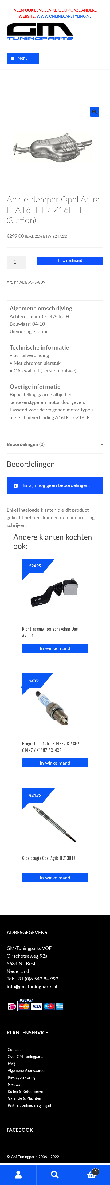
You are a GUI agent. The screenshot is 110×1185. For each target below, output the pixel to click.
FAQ (11, 1064)
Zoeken (55, 1175)
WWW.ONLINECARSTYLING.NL (64, 16)
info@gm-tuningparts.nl (32, 987)
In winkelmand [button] (55, 648)
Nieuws (14, 1085)
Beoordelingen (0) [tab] (26, 444)
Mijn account (18, 1175)
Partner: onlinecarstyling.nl (29, 1106)
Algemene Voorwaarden (27, 1071)
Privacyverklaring (21, 1078)
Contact (14, 1050)
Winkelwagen (85, 1170)
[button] (94, 112)
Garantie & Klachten (24, 1099)
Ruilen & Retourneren (25, 1092)
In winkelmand (70, 261)
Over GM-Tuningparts (25, 1057)
